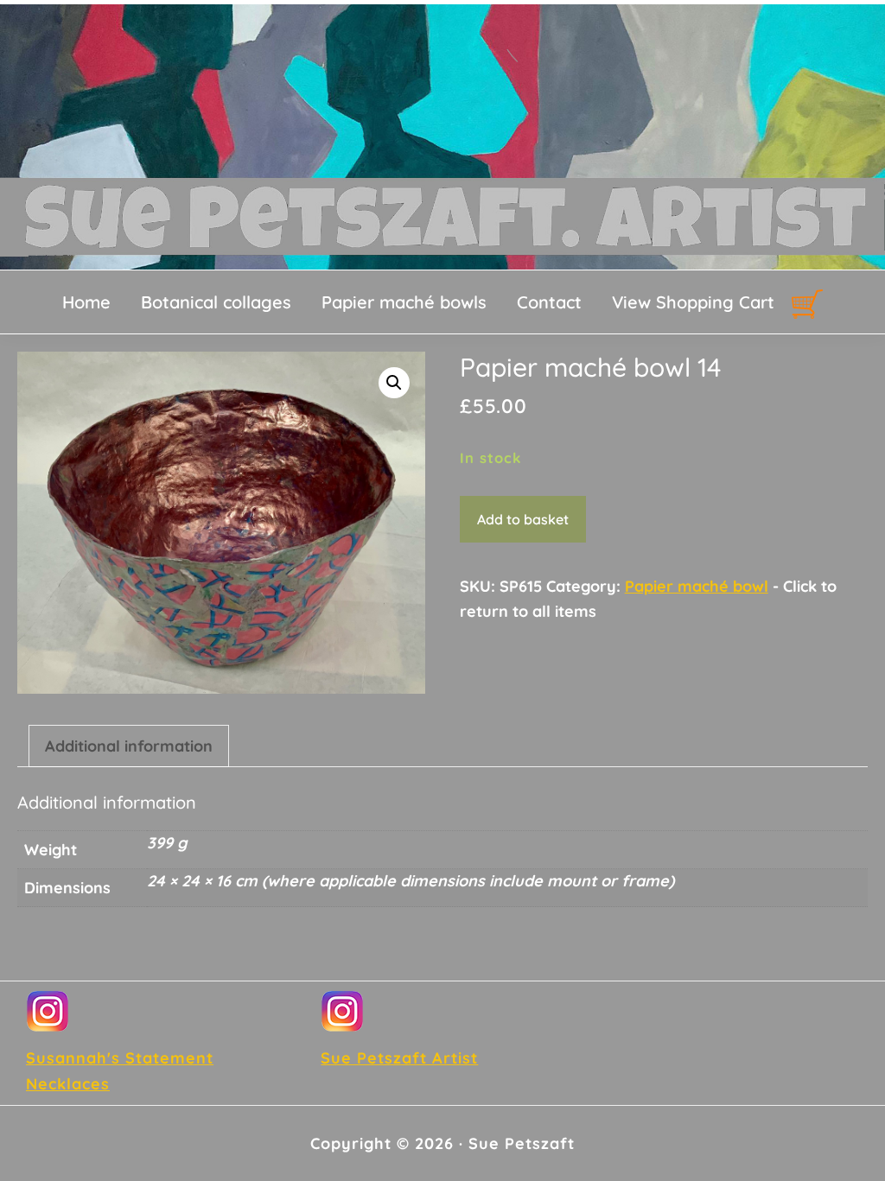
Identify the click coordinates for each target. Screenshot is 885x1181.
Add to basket (523, 519)
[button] (394, 382)
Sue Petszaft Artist (399, 1058)
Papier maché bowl (696, 586)
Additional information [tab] (129, 746)
